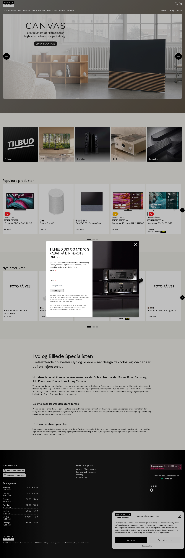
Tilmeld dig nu (57, 291)
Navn (52, 270)
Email (52, 280)
